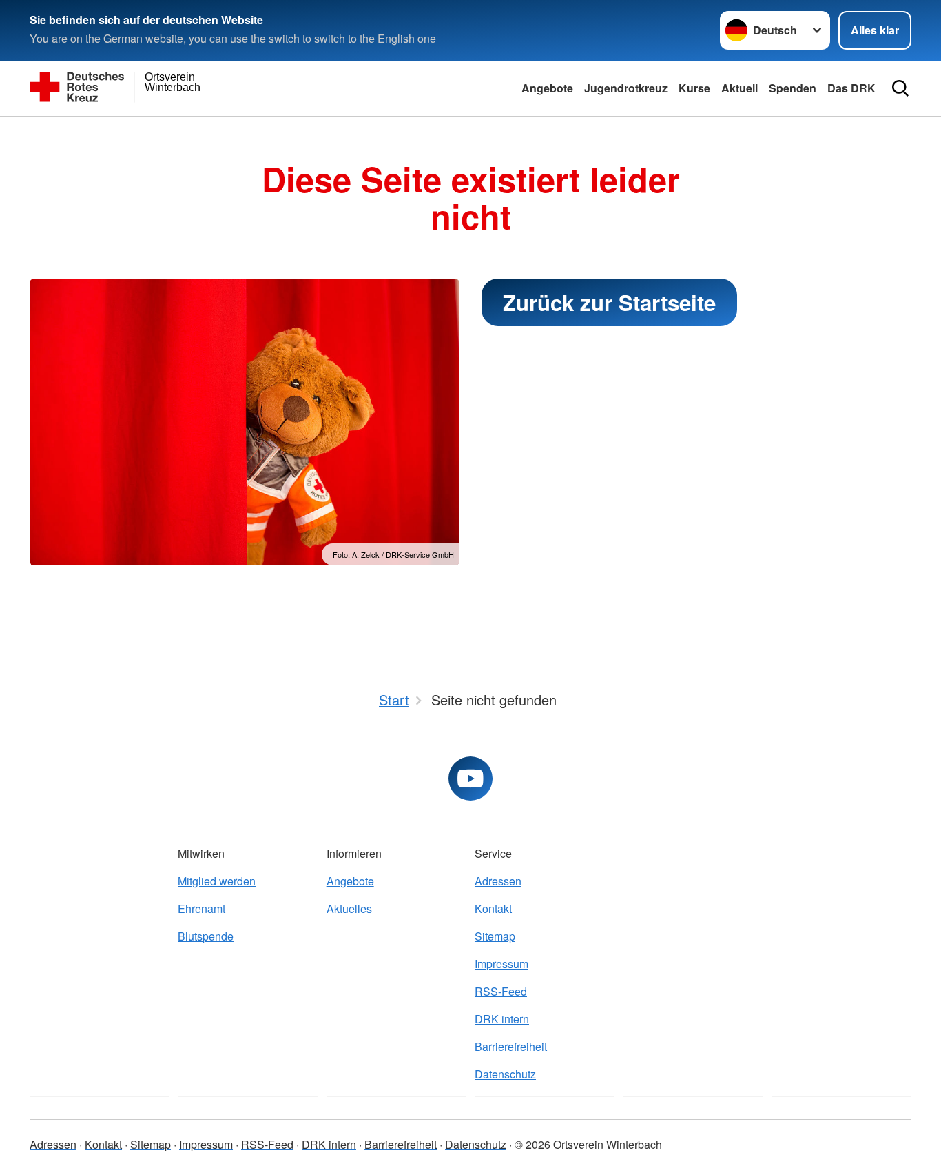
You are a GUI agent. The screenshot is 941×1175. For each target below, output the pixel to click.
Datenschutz (505, 1074)
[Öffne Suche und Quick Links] (900, 88)
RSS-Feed (501, 991)
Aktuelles (349, 908)
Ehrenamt (201, 908)
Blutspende (206, 936)
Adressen (498, 881)
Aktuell (739, 88)
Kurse (694, 88)
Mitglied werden (217, 881)
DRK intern (502, 1019)
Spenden (792, 88)
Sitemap (495, 936)
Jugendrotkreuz (626, 88)
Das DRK (851, 88)
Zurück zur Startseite (609, 302)
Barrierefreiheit (511, 1046)
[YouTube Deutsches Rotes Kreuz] (470, 778)
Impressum (501, 964)
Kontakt (493, 908)
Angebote (547, 88)
